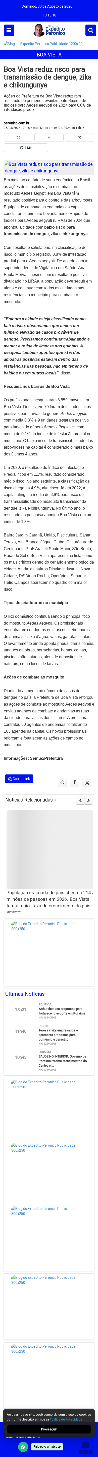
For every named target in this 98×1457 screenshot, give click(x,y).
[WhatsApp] (23, 1447)
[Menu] (9, 30)
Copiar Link (21, 779)
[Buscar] (90, 30)
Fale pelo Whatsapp (47, 1446)
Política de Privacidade (66, 1419)
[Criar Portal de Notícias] (85, 1448)
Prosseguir (49, 1429)
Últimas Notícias (25, 994)
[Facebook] (49, 137)
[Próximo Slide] (88, 800)
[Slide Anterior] (80, 800)
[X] (79, 137)
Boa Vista (49, 55)
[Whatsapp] (18, 137)
